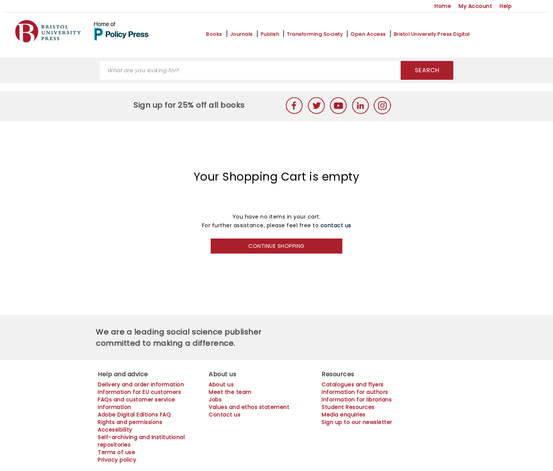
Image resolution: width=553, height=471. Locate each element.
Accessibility (115, 429)
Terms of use (116, 452)
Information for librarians (357, 399)
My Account (475, 6)
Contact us (224, 414)
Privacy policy (117, 459)
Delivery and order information (141, 384)
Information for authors (355, 392)
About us (221, 384)
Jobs (215, 399)
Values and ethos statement (249, 407)
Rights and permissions (130, 422)
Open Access (368, 34)
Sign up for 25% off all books (190, 105)
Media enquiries (344, 414)
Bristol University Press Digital (432, 34)
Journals (241, 34)
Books (214, 34)
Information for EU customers (139, 392)
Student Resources (348, 407)
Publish (270, 34)
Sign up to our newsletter (357, 422)
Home (442, 6)
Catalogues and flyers (353, 384)
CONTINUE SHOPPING (276, 246)
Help (506, 6)
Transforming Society (315, 34)
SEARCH (427, 70)
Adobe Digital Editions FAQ (134, 414)
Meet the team (230, 392)
